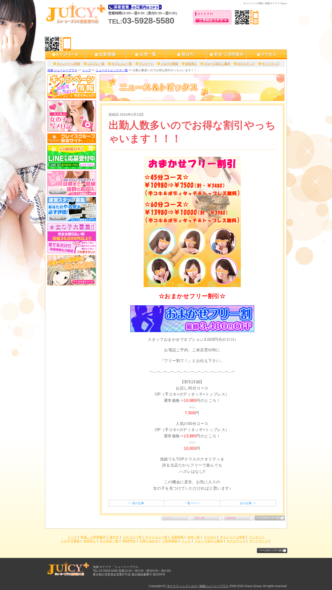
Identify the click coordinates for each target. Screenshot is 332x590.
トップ (86, 70)
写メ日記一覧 (109, 541)
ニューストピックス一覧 (112, 70)
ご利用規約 (170, 541)
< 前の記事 (136, 503)
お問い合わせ (149, 541)
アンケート (146, 63)
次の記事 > (247, 503)
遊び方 (114, 537)
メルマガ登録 (169, 63)
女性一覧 (199, 518)
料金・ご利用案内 (93, 537)
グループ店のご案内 (217, 63)
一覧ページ (192, 503)
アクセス (210, 537)
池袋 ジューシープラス (62, 70)
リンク (186, 541)
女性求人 (191, 63)
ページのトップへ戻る (269, 518)
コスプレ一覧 (96, 63)
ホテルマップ (246, 63)
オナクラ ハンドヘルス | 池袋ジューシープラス (197, 586)
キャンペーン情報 (68, 63)
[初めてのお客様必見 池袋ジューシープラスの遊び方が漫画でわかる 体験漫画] (71, 283)
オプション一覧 (122, 63)
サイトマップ (270, 63)
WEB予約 (129, 541)
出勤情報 (231, 518)
